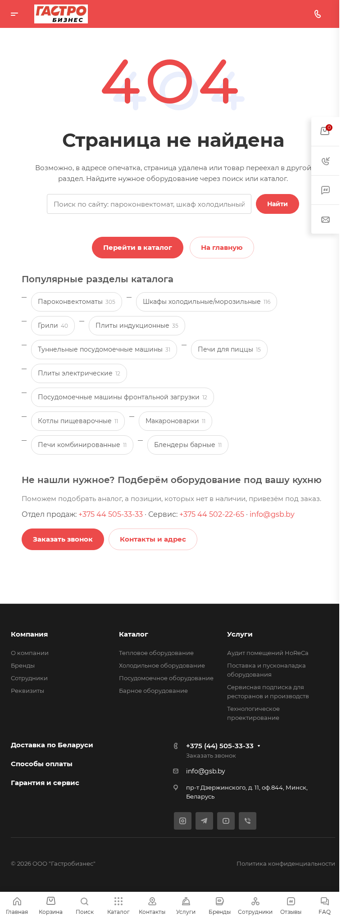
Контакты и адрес (153, 539)
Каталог (133, 634)
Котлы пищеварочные (78, 421)
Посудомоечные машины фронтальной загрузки (122, 397)
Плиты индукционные (137, 325)
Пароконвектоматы (76, 302)
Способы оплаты (42, 763)
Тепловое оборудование (156, 652)
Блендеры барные (188, 445)
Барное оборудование (153, 690)
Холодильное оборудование (162, 665)
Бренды (23, 665)
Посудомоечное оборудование (166, 678)
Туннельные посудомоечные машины (104, 349)
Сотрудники (29, 678)
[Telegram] (204, 821)
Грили (53, 325)
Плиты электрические (79, 373)
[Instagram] (182, 821)
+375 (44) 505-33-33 (220, 745)
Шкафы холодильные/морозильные (206, 302)
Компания (29, 634)
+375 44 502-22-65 (211, 514)
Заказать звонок (211, 755)
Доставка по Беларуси (52, 745)
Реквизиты (27, 690)
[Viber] (247, 821)
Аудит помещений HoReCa (268, 652)
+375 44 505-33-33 (110, 514)
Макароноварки (175, 421)
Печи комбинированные (82, 445)
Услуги (240, 634)
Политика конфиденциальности (286, 863)
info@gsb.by (272, 514)
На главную (222, 247)
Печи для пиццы (229, 349)
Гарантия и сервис (45, 782)
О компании (30, 652)
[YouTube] (226, 821)
